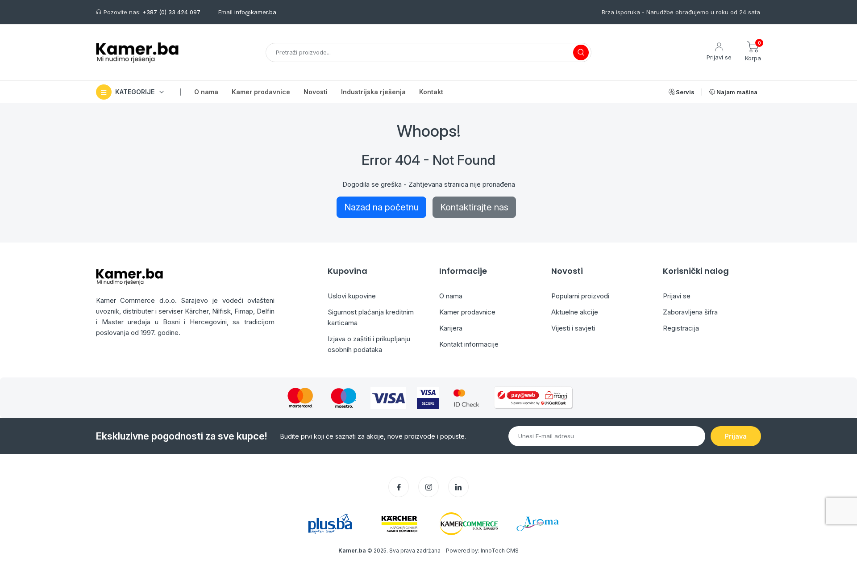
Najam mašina (736, 92)
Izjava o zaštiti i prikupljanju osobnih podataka (369, 344)
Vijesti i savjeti (573, 328)
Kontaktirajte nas (474, 207)
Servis (684, 92)
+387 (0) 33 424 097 (171, 12)
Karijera (450, 328)
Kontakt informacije (469, 344)
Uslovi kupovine (352, 296)
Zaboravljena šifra (690, 312)
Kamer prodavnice (467, 312)
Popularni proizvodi (580, 296)
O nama (450, 296)
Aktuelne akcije (574, 312)
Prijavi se (677, 296)
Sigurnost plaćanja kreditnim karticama (371, 317)
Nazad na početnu (381, 207)
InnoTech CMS (500, 550)
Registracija (681, 328)
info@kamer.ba (255, 12)
